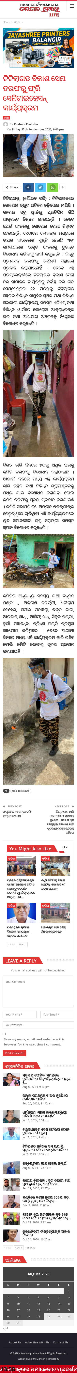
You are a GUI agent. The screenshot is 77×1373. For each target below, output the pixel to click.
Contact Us (60, 1342)
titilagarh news (20, 790)
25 (28, 1316)
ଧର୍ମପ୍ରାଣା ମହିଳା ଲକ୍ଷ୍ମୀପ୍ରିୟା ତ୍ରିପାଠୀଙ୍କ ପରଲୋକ (45, 1114)
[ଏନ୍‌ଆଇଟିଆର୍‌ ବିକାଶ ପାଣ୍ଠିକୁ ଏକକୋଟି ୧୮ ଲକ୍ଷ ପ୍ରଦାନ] (55, 866)
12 (38, 1304)
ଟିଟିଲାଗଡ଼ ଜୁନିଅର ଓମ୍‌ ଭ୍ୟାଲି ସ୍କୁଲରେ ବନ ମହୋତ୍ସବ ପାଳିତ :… (46, 1148)
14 (58, 1304)
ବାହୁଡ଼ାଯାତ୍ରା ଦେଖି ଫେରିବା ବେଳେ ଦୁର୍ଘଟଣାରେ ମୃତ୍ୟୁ (46, 1131)
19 (38, 1310)
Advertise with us (37, 1342)
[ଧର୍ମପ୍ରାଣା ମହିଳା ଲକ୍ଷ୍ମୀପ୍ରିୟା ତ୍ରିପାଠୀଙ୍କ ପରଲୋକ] (11, 1116)
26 (38, 1316)
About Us (15, 1342)
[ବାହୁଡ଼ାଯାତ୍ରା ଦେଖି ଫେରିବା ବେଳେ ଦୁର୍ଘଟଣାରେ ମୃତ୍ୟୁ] (11, 1133)
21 (58, 1310)
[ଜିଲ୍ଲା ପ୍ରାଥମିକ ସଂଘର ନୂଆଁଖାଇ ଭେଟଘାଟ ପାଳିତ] (11, 1100)
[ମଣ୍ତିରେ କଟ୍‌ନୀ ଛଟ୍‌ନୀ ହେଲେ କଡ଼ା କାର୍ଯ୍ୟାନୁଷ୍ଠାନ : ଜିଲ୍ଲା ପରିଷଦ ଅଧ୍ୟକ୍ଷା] (11, 1201)
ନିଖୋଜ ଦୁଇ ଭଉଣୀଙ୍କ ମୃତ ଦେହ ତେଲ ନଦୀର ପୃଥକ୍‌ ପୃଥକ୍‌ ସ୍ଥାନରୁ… (47, 1216)
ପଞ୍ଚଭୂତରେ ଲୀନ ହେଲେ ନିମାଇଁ (45, 1163)
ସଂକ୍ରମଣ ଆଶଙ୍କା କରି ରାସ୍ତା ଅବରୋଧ (17, 814)
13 (48, 1304)
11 (28, 1304)
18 (28, 1310)
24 (18, 1316)
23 (8, 1316)
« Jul (5, 1328)
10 (18, 1304)
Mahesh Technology (48, 1358)
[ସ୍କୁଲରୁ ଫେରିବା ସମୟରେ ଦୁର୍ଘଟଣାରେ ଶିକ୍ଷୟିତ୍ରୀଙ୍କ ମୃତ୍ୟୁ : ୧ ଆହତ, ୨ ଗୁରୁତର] (11, 1079)
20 (48, 1310)
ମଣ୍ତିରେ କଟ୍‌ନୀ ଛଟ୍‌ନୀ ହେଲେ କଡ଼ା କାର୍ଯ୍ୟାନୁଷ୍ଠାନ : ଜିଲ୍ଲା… (46, 1199)
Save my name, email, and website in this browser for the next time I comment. (34, 1041)
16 (8, 1310)
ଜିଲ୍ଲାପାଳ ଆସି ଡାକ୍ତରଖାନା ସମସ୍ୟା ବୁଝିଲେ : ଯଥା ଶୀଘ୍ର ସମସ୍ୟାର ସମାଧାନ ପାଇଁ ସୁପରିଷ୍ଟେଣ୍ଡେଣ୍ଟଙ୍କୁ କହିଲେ (60, 822)
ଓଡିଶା (6, 117)
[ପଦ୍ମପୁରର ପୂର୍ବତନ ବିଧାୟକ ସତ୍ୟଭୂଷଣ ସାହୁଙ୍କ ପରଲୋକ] (21, 913)
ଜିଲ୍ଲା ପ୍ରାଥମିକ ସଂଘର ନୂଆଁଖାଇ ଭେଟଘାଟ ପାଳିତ (45, 1097)
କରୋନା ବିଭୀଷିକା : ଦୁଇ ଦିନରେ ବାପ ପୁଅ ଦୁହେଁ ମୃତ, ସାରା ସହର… (46, 1182)
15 (69, 1304)
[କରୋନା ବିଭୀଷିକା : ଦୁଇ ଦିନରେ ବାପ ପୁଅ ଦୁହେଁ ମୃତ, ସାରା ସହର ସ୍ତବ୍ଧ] (11, 1184)
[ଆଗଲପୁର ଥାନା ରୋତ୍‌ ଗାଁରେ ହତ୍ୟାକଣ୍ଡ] (55, 913)
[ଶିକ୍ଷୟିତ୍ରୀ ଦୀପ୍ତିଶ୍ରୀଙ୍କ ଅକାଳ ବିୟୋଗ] (11, 1235)
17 (18, 1310)
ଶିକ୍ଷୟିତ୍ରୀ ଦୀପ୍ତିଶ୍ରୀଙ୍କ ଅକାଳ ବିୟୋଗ (46, 1233)
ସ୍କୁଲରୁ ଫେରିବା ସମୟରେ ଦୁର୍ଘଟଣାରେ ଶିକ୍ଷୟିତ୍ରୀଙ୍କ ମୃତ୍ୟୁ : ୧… (47, 1079)
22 (69, 1310)
